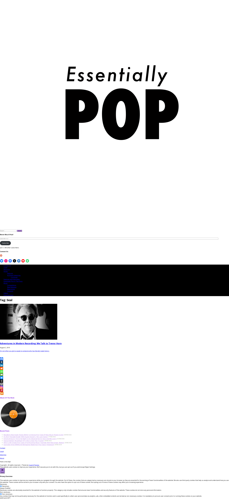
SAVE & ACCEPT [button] (5, 498)
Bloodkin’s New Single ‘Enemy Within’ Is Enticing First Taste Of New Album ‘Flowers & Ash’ (34, 435)
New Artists (11, 289)
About (2, 458)
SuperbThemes (34, 465)
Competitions (11, 285)
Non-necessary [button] (5, 492)
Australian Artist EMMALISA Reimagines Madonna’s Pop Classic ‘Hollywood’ (29, 445)
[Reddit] (1, 368)
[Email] (1, 374)
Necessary (5, 486)
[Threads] (1, 380)
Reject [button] (87, 467)
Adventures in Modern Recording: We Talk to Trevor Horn (31, 343)
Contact (2, 448)
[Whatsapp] (1, 371)
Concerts (10, 291)
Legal (5, 268)
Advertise (3, 455)
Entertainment (8, 295)
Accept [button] (82, 467)
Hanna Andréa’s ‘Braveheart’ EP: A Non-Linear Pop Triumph (24, 441)
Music (6, 283)
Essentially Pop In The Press (13, 281)
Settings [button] (92, 467)
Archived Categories (14, 275)
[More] (2, 393)
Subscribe (5, 243)
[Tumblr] (1, 362)
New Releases (11, 287)
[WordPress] (1, 384)
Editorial (10, 273)
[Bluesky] (1, 377)
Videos (6, 293)
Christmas (14, 277)
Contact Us (7, 266)
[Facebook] (1, 358)
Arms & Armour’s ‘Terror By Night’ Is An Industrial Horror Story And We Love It (30, 439)
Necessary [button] (3, 484)
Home (6, 271)
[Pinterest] (1, 390)
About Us (7, 269)
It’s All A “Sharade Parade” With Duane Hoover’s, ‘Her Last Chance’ (26, 437)
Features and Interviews (12, 279)
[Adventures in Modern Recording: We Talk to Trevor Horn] (28, 339)
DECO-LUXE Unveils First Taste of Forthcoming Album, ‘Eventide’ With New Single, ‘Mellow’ (34, 443)
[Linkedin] (1, 365)
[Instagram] (1, 387)
